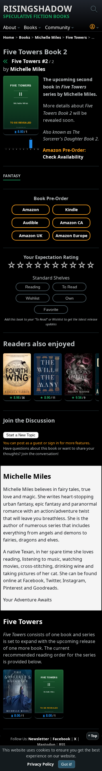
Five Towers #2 (30, 61)
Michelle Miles (27, 69)
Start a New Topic (20, 435)
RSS (62, 744)
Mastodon (46, 744)
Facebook (61, 738)
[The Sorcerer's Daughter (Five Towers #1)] (6, 61)
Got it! (66, 764)
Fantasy (12, 175)
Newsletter (38, 738)
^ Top (92, 735)
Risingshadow (37, 11)
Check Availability (63, 157)
